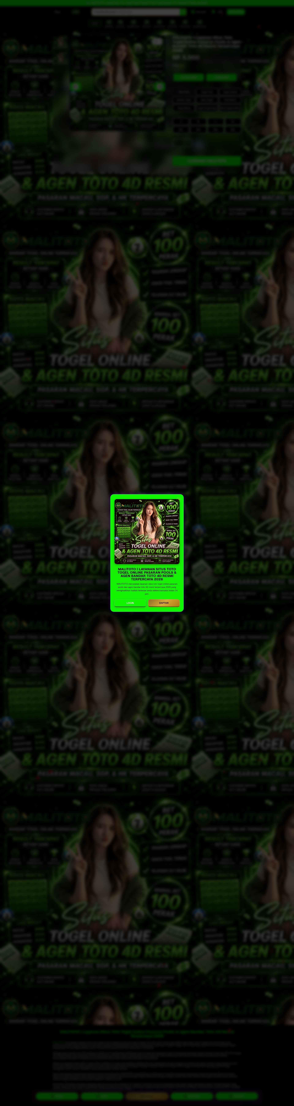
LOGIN (130, 603)
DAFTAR (164, 603)
